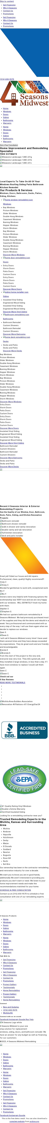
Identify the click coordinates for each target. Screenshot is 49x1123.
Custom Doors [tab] (9, 274)
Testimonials (9, 987)
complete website (17, 1121)
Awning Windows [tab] (10, 222)
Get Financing (9, 5)
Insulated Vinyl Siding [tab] (13, 300)
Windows (7, 111)
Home (5, 108)
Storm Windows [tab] (10, 228)
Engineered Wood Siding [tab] (14, 303)
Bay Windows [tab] (9, 207)
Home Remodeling (11, 990)
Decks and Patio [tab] (10, 345)
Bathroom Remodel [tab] (12, 322)
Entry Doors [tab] (8, 266)
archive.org (34, 1121)
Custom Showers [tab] (11, 325)
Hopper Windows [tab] (10, 225)
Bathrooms (8, 120)
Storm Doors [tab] (9, 268)
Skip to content (7, 1)
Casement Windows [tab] (12, 219)
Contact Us (8, 11)
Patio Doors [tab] (8, 271)
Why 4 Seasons (10, 8)
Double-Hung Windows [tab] (13, 216)
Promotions (8, 14)
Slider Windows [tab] (10, 213)
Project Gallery (9, 984)
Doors (5, 114)
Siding (6, 117)
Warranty (7, 123)
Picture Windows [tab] (10, 210)
